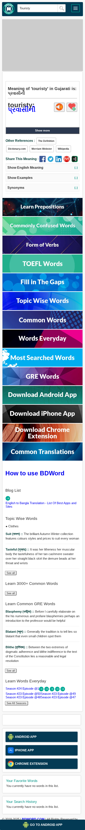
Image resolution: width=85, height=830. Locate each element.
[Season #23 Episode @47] (62, 690)
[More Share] (75, 161)
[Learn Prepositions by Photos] (42, 215)
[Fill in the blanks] (42, 290)
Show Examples (42, 177)
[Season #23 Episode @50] (47, 690)
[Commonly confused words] (42, 234)
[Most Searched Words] (42, 365)
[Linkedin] (59, 161)
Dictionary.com (17, 148)
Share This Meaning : (22, 159)
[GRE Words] (42, 384)
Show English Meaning (42, 167)
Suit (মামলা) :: (15, 534)
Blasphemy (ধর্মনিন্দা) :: (20, 611)
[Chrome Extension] (42, 440)
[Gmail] (68, 161)
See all (11, 573)
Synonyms (42, 187)
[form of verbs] (42, 252)
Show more (42, 130)
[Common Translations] (42, 459)
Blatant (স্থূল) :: (16, 631)
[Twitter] (51, 161)
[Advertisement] (42, 45)
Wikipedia (63, 148)
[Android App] (42, 403)
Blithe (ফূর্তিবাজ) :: (17, 647)
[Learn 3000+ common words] (42, 328)
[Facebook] (43, 161)
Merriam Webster (42, 148)
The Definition (46, 141)
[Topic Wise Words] (42, 309)
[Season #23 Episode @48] (57, 690)
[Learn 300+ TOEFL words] (42, 271)
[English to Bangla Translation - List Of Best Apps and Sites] (8, 499)
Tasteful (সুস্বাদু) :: (18, 549)
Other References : (20, 140)
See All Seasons (16, 703)
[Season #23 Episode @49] (52, 690)
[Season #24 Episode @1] (41, 690)
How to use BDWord (34, 473)
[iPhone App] (42, 422)
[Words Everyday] (42, 346)
